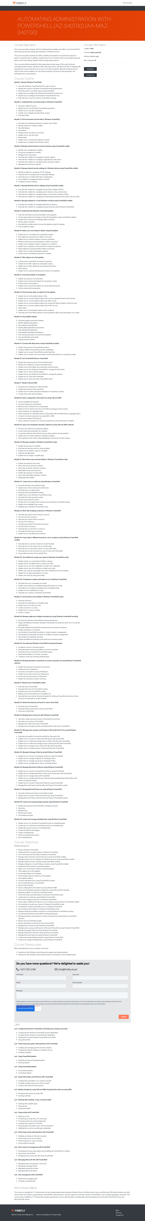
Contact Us (90, 75)
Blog (117, 1210)
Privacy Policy (56, 1214)
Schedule (90, 69)
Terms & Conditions (43, 1214)
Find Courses (127, 3)
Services (119, 1213)
